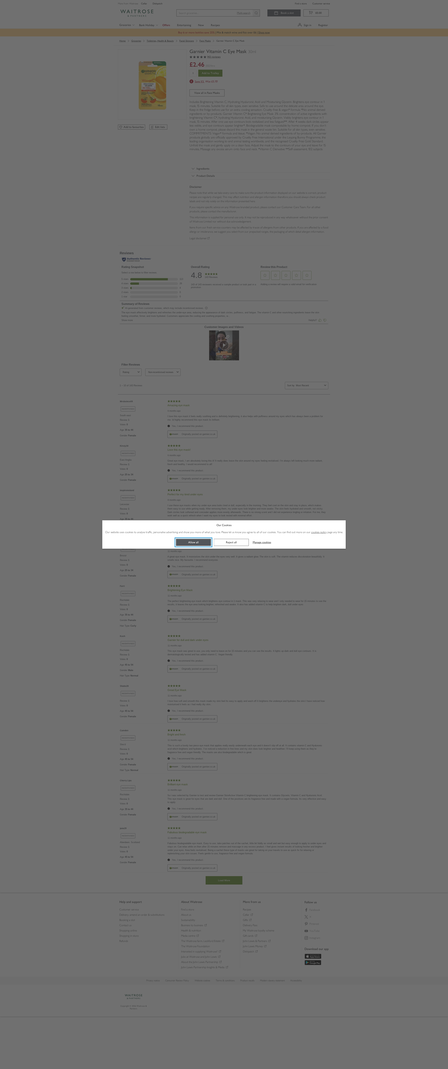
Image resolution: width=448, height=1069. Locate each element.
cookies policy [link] (319, 532)
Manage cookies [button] (262, 542)
